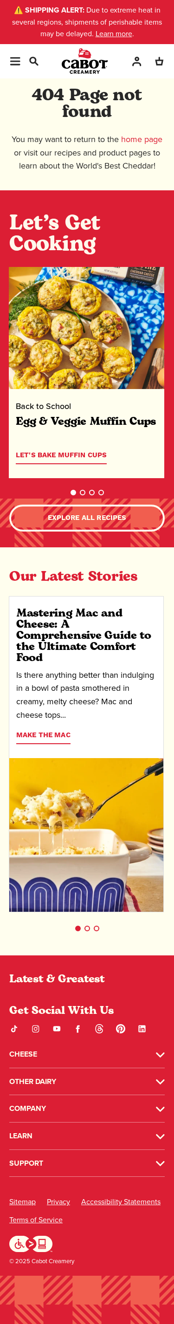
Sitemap (22, 1201)
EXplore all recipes (87, 517)
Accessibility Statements (121, 1201)
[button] (73, 492)
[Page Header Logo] (85, 61)
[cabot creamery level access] (31, 1243)
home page (141, 139)
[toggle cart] (159, 61)
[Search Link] (33, 60)
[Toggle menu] (15, 61)
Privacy (58, 1201)
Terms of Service (36, 1219)
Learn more (114, 33)
